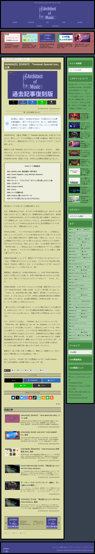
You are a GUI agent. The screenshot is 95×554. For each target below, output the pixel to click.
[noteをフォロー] (39, 397)
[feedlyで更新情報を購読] (47, 397)
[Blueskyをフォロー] (22, 397)
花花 (28, 370)
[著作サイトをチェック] (13, 397)
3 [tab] (49, 52)
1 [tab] (43, 52)
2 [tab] (46, 52)
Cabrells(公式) (75, 383)
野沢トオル (44, 370)
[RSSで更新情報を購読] (52, 397)
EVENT (8, 370)
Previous (2, 41)
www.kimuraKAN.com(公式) (80, 374)
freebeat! (21, 370)
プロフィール (88, 547)
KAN (15, 370)
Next (93, 41)
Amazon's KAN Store (78, 398)
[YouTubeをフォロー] (30, 397)
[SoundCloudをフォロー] (43, 397)
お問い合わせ (64, 547)
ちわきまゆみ (35, 370)
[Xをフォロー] (17, 397)
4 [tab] (52, 52)
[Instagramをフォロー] (26, 397)
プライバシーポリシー (76, 547)
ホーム (56, 547)
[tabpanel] (12, 41)
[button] (51, 102)
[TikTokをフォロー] (34, 397)
